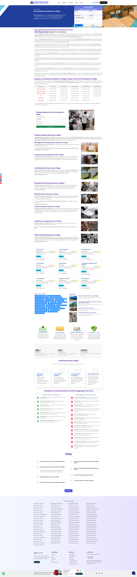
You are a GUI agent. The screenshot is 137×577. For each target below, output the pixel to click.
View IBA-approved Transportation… (42, 149)
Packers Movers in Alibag (38, 512)
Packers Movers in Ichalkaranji (74, 512)
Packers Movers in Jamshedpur (92, 539)
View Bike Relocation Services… (41, 204)
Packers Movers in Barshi (91, 518)
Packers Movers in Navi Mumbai (57, 503)
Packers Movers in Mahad (38, 535)
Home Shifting (71, 554)
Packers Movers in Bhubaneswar (92, 508)
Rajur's (57, 34)
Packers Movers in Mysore (91, 529)
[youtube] (102, 573)
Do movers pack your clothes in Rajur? (84, 480)
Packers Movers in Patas (73, 505)
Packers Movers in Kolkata (73, 531)
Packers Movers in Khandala (74, 535)
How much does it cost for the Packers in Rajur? (52, 461)
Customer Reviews (54, 562)
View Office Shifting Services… (41, 241)
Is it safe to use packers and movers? (83, 475)
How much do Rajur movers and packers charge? (52, 482)
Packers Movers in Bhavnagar (38, 544)
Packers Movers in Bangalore (56, 535)
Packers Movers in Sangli (73, 533)
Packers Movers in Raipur (91, 507)
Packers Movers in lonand (55, 505)
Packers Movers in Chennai (38, 518)
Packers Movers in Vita (55, 512)
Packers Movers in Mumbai (74, 510)
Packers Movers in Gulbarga (91, 514)
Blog (76, 2)
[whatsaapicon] (3, 573)
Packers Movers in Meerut (73, 503)
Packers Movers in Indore (91, 537)
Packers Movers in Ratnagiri (91, 524)
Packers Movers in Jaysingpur (74, 522)
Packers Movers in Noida (37, 510)
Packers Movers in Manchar (38, 524)
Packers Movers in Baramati (38, 503)
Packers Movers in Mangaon (56, 510)
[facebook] (96, 573)
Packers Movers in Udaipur (38, 520)
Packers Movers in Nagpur (91, 533)
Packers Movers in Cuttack (91, 531)
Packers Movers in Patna (73, 514)
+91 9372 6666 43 (95, 2)
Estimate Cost (79, 573)
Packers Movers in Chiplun (73, 541)
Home (59, 2)
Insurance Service (72, 562)
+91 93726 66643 (60, 32)
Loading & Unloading (73, 560)
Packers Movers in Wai (90, 505)
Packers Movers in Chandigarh (74, 516)
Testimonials (53, 554)
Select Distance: (39, 121)
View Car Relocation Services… (41, 174)
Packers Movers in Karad (55, 524)
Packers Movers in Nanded (73, 524)
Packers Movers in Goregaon (74, 508)
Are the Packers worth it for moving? (49, 477)
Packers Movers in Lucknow (91, 503)
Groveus (49, 574)
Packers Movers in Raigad (91, 520)
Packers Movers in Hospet (56, 537)
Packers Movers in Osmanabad (39, 516)
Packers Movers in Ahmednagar (39, 537)
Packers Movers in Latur (37, 508)
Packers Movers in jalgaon (91, 525)
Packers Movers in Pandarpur (91, 516)
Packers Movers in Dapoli (91, 542)
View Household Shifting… (40, 189)
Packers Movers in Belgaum (56, 527)
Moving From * (78, 15)
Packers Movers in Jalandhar (38, 529)
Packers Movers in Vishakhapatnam (40, 514)
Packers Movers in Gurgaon (74, 539)
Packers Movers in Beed (55, 520)
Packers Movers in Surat (37, 505)
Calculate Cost (51, 126)
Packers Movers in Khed (37, 525)
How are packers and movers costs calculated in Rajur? (86, 462)
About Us (71, 2)
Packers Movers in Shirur (73, 537)
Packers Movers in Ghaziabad (38, 542)
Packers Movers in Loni (37, 533)
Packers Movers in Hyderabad (91, 527)
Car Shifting (71, 557)
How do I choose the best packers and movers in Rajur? (86, 468)
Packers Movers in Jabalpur (56, 533)
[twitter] (99, 573)
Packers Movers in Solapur (73, 507)
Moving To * (91, 15)
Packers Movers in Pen (55, 516)
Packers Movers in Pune (55, 542)
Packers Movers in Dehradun (56, 514)
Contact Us (53, 559)
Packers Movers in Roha (37, 539)
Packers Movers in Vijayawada (56, 518)
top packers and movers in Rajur (47, 39)
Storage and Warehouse (73, 564)
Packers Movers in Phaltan (74, 518)
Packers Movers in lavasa (38, 527)
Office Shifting (72, 556)
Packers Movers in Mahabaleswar (57, 508)
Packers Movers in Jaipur (38, 522)
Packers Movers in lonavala (38, 507)
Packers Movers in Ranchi (56, 539)
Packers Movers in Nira (55, 525)
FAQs (52, 556)
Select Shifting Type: (40, 116)
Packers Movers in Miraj (37, 541)
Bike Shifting (71, 559)
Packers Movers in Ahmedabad (39, 531)
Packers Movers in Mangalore (74, 525)
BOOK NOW (37, 562)
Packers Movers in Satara (73, 529)
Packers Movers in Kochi (55, 507)
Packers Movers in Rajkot (91, 522)
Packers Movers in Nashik (91, 510)
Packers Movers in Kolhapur (56, 531)
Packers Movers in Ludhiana (91, 541)
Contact (81, 2)
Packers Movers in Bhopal (91, 535)
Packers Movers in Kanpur (56, 541)
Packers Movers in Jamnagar (74, 527)
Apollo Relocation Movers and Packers (47, 34)
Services (64, 2)
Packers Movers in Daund (73, 542)
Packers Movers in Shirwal (91, 512)
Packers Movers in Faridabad (56, 529)
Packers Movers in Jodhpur (74, 520)
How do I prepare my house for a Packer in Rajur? (52, 467)
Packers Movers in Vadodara (56, 522)
